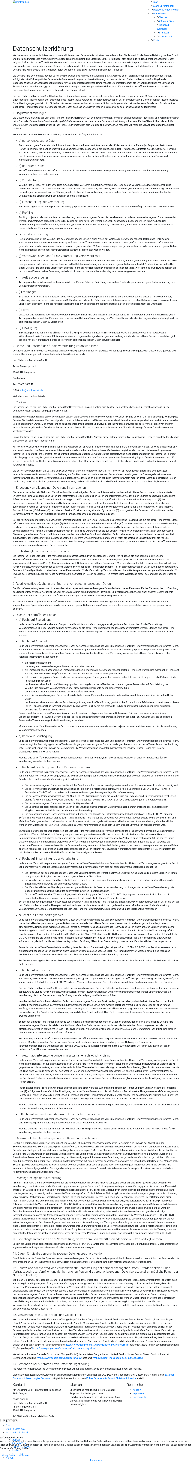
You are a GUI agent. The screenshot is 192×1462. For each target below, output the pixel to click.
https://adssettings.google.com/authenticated (118, 1357)
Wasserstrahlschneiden (166, 9)
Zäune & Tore (166, 21)
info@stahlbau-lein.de (31, 390)
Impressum (138, 1393)
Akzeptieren (8, 1455)
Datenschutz (139, 1397)
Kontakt (157, 40)
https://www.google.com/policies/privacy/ (59, 1357)
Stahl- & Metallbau (163, 6)
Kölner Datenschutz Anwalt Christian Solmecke (111, 1378)
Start (155, 2)
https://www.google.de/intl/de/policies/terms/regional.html (97, 1344)
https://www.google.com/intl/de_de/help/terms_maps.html (64, 1348)
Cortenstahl (165, 36)
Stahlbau (164, 32)
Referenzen (159, 13)
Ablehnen (24, 1455)
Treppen (163, 17)
